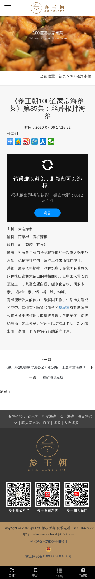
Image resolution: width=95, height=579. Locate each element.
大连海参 (71, 422)
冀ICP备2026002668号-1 (48, 542)
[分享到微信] (51, 141)
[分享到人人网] (43, 141)
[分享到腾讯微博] (34, 141)
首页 (62, 76)
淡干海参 (67, 416)
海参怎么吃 (30, 422)
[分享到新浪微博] (26, 141)
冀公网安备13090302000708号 (48, 556)
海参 (57, 422)
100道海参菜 (80, 76)
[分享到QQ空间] (18, 141)
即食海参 (49, 416)
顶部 (83, 575)
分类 (59, 576)
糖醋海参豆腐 (53, 378)
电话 (35, 575)
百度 (46, 422)
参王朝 (33, 416)
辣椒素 (64, 308)
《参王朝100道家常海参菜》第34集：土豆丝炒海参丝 (45, 367)
